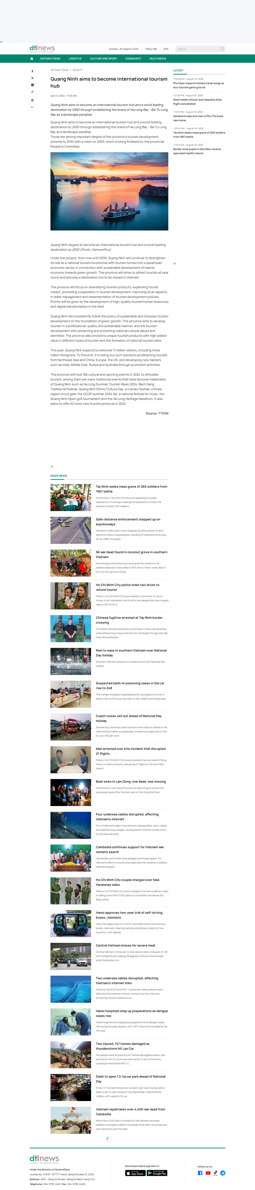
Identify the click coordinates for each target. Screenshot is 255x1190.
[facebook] (32, 71)
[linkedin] (32, 85)
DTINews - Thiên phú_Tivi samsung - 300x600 (199, 165)
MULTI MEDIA (158, 58)
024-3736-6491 (52, 1184)
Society (77, 70)
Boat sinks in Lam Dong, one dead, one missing (131, 781)
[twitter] (32, 78)
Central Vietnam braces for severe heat (125, 945)
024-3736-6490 (76, 1184)
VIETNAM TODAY (50, 58)
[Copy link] (32, 92)
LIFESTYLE (75, 58)
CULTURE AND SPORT (103, 58)
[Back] (32, 107)
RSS (166, 48)
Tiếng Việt (151, 48)
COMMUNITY (133, 58)
